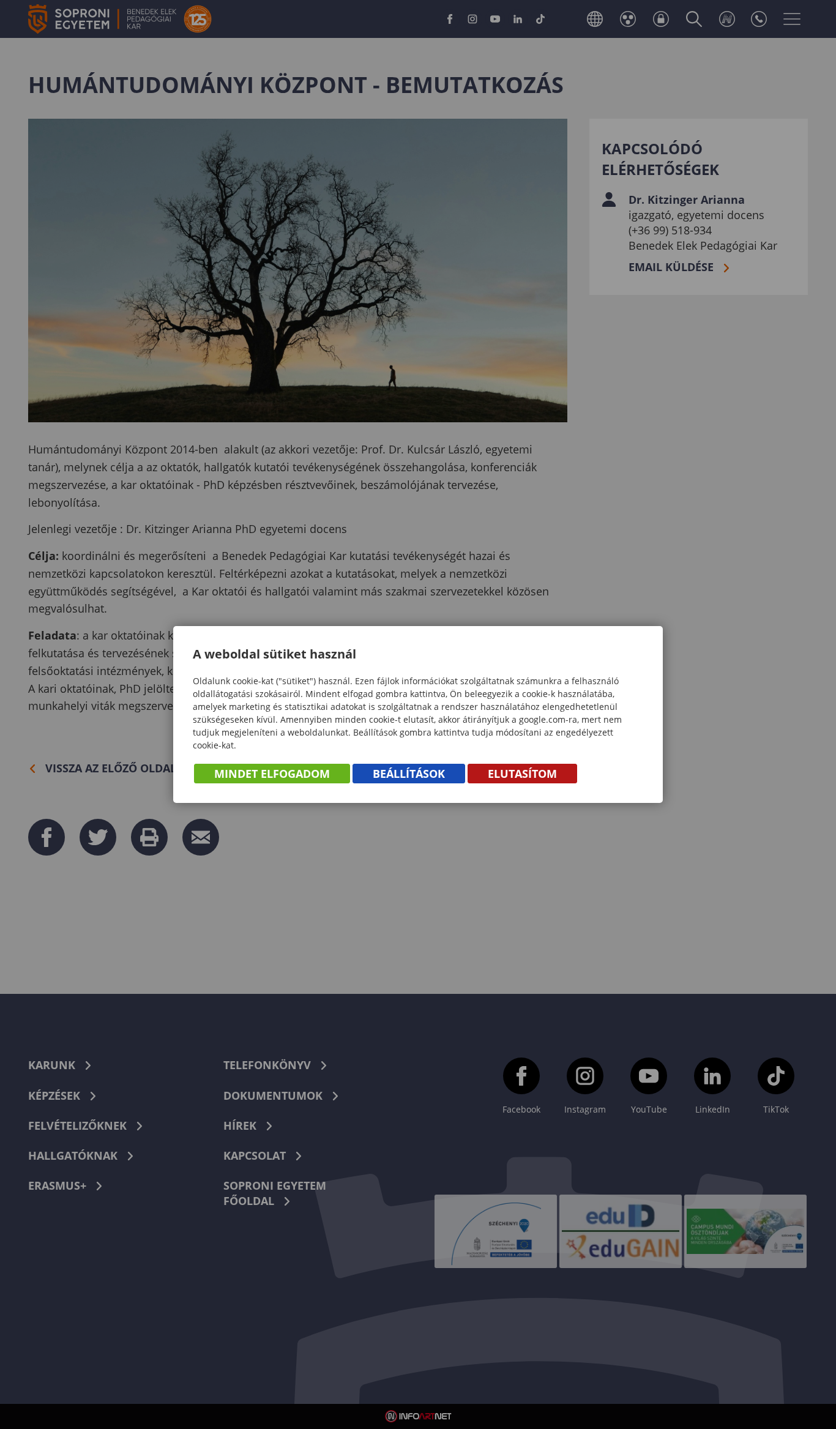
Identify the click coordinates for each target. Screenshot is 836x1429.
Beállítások (409, 773)
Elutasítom (522, 773)
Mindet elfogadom (272, 773)
